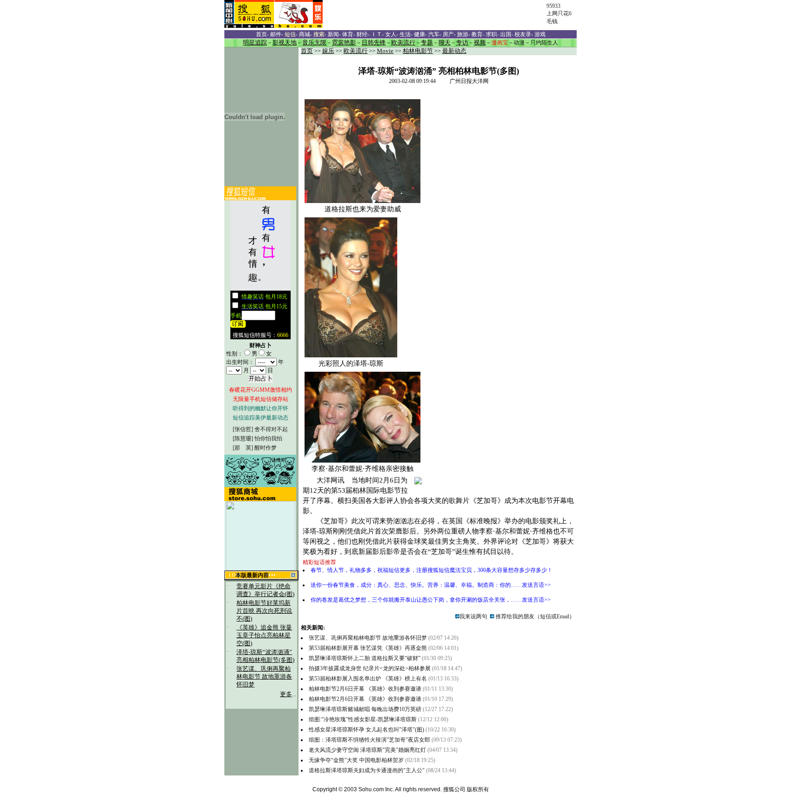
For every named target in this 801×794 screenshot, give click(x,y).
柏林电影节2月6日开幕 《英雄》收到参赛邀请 (365, 689)
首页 (307, 51)
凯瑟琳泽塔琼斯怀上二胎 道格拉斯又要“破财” (365, 658)
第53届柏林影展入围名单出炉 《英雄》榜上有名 (368, 678)
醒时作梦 (265, 448)
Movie (385, 51)
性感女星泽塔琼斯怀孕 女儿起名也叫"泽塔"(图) (366, 729)
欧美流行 (355, 51)
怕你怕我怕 (268, 438)
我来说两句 (473, 616)
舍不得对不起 (271, 429)
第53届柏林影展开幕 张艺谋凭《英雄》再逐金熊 (368, 648)
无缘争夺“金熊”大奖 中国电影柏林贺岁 (356, 760)
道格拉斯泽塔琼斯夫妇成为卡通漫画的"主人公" (367, 770)
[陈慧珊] (243, 438)
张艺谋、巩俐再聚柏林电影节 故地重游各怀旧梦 (264, 677)
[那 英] (243, 448)
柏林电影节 (418, 51)
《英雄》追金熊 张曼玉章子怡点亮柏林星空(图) (264, 635)
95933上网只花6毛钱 (559, 14)
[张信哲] (243, 429)
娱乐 (328, 51)
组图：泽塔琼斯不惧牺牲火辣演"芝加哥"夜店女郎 (369, 740)
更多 (286, 694)
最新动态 (454, 51)
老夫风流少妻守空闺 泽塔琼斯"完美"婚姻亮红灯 (367, 750)
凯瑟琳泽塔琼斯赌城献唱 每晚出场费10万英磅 (365, 709)
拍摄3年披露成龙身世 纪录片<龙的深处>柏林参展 (370, 668)
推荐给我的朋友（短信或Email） (534, 616)
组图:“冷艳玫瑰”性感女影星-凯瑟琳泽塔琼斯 (363, 719)
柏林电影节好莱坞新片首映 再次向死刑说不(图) (264, 611)
